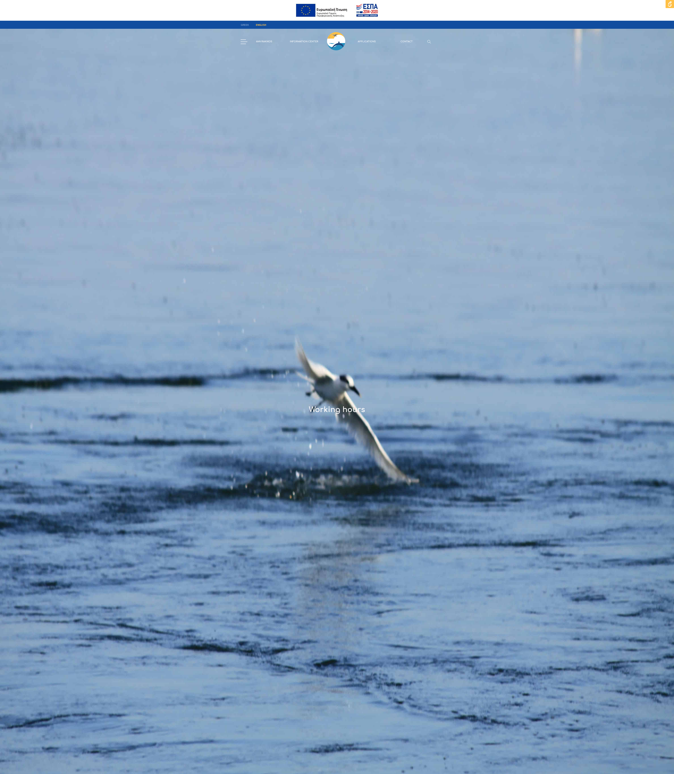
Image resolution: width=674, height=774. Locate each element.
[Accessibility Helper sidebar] (670, 4)
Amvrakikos (264, 41)
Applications (367, 41)
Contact (407, 41)
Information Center (304, 41)
